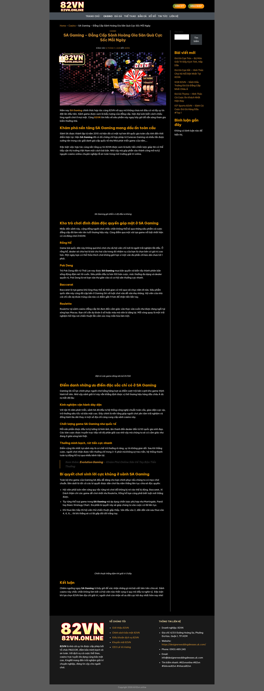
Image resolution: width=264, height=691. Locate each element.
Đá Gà (118, 16)
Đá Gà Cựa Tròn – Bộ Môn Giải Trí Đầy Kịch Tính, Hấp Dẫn (188, 62)
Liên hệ (173, 16)
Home (63, 25)
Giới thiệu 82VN (120, 627)
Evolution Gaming (91, 462)
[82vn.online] (73, 6)
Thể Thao (130, 16)
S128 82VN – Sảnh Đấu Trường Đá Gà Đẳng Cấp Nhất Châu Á (187, 85)
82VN (97, 117)
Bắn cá (142, 16)
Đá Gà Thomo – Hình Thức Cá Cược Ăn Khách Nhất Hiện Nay (188, 97)
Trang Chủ (93, 16)
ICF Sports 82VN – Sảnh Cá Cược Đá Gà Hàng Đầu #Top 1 (189, 109)
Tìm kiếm (178, 32)
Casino (107, 16)
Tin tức (162, 16)
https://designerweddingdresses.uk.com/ (184, 644)
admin (127, 48)
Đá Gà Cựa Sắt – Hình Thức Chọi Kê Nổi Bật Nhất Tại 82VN (188, 74)
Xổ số (152, 16)
